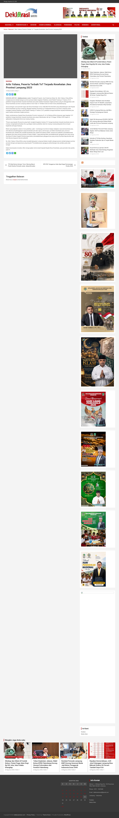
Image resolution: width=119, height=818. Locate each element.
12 (70, 793)
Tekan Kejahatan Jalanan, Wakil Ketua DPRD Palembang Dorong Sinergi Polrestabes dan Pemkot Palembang (100, 74)
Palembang (37, 756)
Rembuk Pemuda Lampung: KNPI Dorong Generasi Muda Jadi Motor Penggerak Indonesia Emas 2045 (101, 83)
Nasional (8, 25)
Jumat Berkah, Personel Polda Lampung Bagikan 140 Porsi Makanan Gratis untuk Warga (101, 131)
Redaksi (83, 732)
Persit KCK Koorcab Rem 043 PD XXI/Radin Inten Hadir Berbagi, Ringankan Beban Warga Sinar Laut (101, 149)
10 (62, 793)
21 (77, 797)
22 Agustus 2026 (9, 770)
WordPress (67, 815)
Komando (85, 25)
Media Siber (84, 734)
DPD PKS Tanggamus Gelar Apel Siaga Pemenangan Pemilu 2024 (58, 165)
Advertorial (95, 25)
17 (62, 797)
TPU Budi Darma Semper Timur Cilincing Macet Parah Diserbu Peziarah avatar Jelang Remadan (21, 165)
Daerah (64, 756)
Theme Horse (47, 815)
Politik (76, 25)
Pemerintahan (21, 25)
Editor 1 (17, 91)
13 (73, 793)
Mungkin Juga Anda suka (15, 740)
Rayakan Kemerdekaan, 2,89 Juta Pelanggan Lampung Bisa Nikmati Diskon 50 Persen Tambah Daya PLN (101, 93)
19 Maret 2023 (10, 91)
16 (85, 793)
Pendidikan (68, 25)
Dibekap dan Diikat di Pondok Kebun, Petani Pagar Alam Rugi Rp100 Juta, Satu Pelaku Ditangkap (96, 64)
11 (66, 793)
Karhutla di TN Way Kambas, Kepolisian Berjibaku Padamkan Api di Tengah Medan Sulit (102, 140)
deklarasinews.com (19, 815)
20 (73, 797)
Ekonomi (33, 25)
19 (70, 797)
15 (81, 793)
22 (81, 797)
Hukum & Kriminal (45, 25)
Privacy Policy (31, 815)
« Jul (62, 806)
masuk (15, 179)
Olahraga (57, 25)
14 (77, 793)
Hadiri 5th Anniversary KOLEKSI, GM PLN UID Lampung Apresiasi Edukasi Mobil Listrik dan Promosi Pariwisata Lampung (101, 121)
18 (66, 797)
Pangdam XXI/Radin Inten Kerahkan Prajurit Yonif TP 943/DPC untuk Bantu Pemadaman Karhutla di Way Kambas (101, 102)
